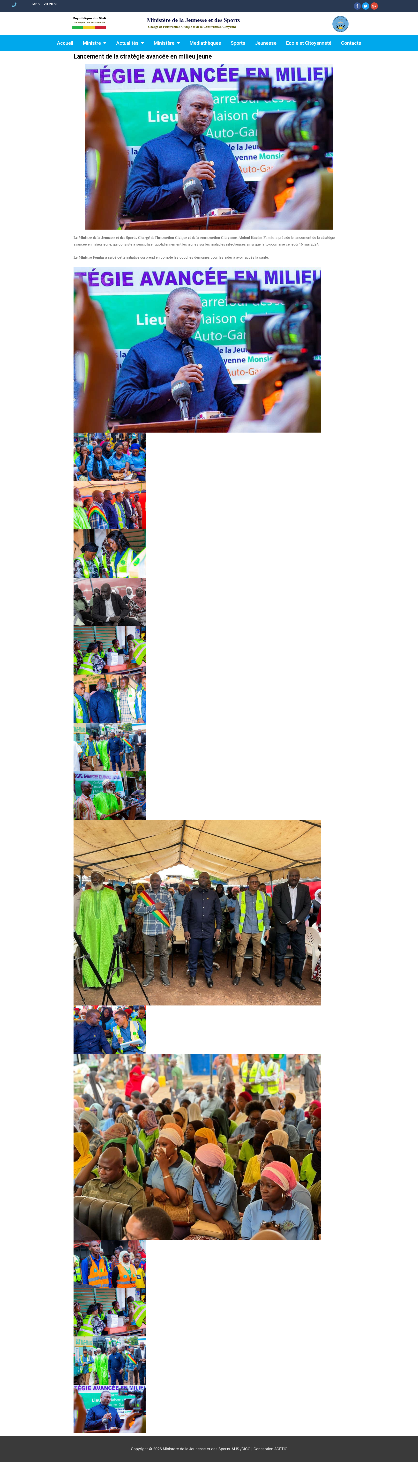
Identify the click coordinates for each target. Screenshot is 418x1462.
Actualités (127, 43)
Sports (238, 43)
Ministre (92, 43)
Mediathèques (205, 43)
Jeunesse (265, 43)
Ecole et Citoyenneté (308, 43)
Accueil (65, 43)
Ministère (164, 43)
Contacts (351, 43)
